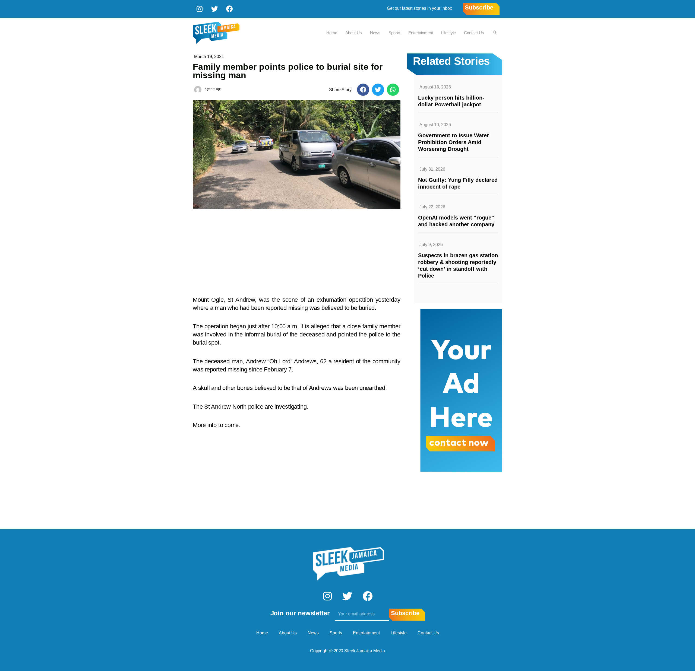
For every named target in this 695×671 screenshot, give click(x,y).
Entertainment (420, 32)
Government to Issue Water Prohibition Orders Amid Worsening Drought (453, 142)
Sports (394, 32)
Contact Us (474, 32)
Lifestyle (448, 32)
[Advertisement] (296, 250)
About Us (353, 32)
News (375, 32)
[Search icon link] (495, 33)
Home (331, 32)
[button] (363, 90)
